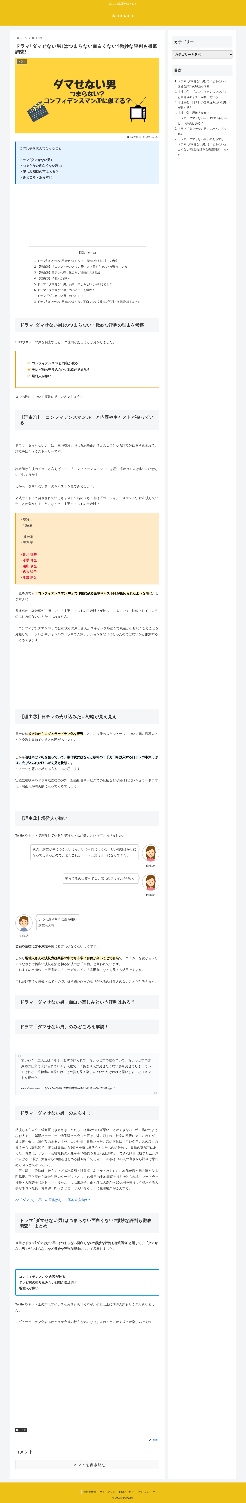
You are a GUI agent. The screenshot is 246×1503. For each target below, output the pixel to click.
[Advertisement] (87, 215)
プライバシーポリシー (150, 1491)
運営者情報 (89, 1491)
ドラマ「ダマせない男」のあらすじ (60, 295)
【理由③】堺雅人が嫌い (53, 278)
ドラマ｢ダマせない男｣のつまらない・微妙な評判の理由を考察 (77, 260)
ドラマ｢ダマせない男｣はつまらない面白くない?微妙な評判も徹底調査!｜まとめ (88, 301)
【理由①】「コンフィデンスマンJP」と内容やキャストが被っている (82, 266)
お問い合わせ (126, 1491)
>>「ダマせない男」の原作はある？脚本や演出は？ (53, 1200)
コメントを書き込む (87, 1464)
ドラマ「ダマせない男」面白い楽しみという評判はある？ (74, 284)
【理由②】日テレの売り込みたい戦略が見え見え (69, 272)
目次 (82, 252)
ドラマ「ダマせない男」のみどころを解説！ (66, 290)
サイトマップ (107, 1491)
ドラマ (22, 1430)
